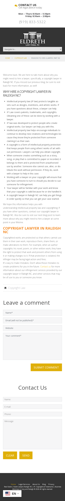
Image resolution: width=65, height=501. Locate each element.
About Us (36, 484)
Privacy (51, 484)
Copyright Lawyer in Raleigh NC (32, 230)
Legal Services (24, 484)
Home (7, 58)
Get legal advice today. (30, 6)
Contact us (45, 266)
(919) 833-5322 (32, 21)
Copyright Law (21, 58)
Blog (44, 484)
